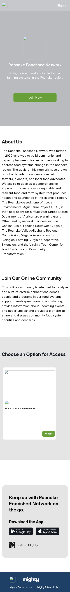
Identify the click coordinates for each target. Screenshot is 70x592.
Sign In (62, 5)
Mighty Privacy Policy (48, 587)
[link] (30, 403)
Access (49, 433)
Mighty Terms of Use (21, 587)
